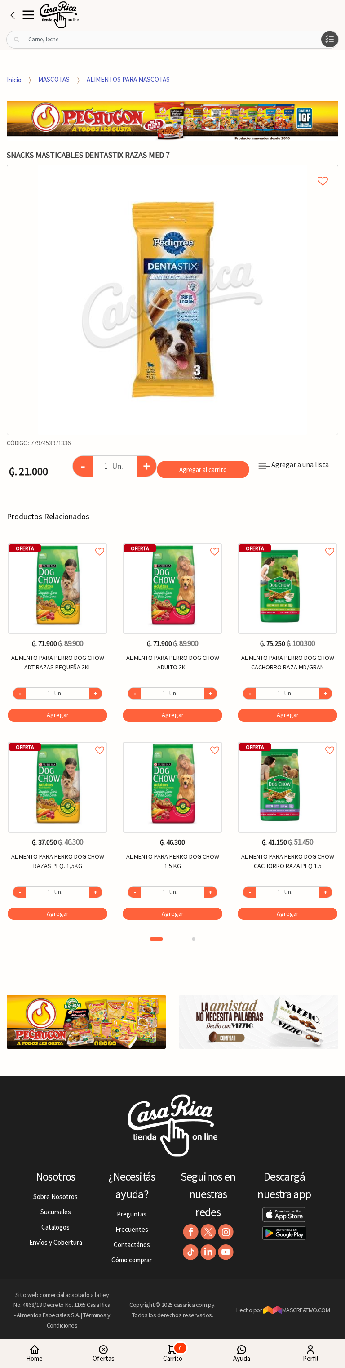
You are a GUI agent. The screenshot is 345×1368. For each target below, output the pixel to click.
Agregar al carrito (203, 469)
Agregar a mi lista (172, 171)
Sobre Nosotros (55, 1196)
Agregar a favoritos (57, 541)
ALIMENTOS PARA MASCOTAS (128, 79)
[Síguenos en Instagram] (225, 1232)
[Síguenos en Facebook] (190, 1232)
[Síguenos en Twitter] (208, 1232)
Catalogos (55, 1227)
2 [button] (194, 939)
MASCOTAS (54, 79)
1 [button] (156, 939)
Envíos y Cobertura (55, 1242)
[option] (172, 300)
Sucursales (55, 1212)
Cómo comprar (131, 1260)
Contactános (132, 1244)
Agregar (58, 715)
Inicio (14, 79)
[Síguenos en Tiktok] (190, 1252)
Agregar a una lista (297, 464)
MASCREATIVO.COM (306, 1310)
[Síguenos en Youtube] (225, 1252)
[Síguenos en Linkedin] (208, 1252)
